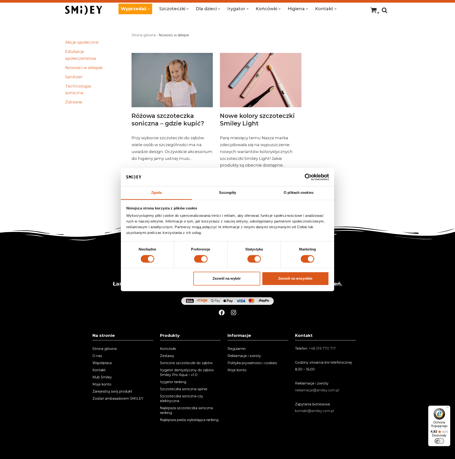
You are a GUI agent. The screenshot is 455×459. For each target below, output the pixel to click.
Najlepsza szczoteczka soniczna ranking (186, 410)
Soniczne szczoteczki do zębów (186, 363)
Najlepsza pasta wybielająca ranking (189, 420)
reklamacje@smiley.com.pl (317, 390)
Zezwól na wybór (227, 279)
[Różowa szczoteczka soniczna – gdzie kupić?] (172, 80)
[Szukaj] (384, 10)
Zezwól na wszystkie (295, 279)
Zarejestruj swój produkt (112, 391)
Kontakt (99, 370)
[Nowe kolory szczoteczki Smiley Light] (260, 80)
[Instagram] (234, 312)
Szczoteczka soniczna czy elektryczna (181, 398)
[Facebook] (222, 312)
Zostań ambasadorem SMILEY (117, 398)
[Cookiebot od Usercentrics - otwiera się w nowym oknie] (308, 177)
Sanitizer (74, 76)
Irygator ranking (173, 382)
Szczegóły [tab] (227, 193)
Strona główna (144, 35)
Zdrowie (73, 102)
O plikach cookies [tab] (299, 193)
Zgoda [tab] (156, 193)
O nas (97, 356)
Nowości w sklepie (84, 67)
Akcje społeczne (82, 42)
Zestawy (167, 356)
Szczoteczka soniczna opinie (183, 389)
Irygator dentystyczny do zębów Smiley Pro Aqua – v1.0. (187, 372)
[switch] (201, 259)
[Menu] (447, 408)
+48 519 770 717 (322, 348)
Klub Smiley (102, 377)
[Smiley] (83, 10)
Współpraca (102, 363)
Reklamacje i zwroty (244, 356)
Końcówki (168, 349)
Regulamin (237, 349)
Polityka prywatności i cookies (252, 363)
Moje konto (101, 384)
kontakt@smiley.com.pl (314, 411)
